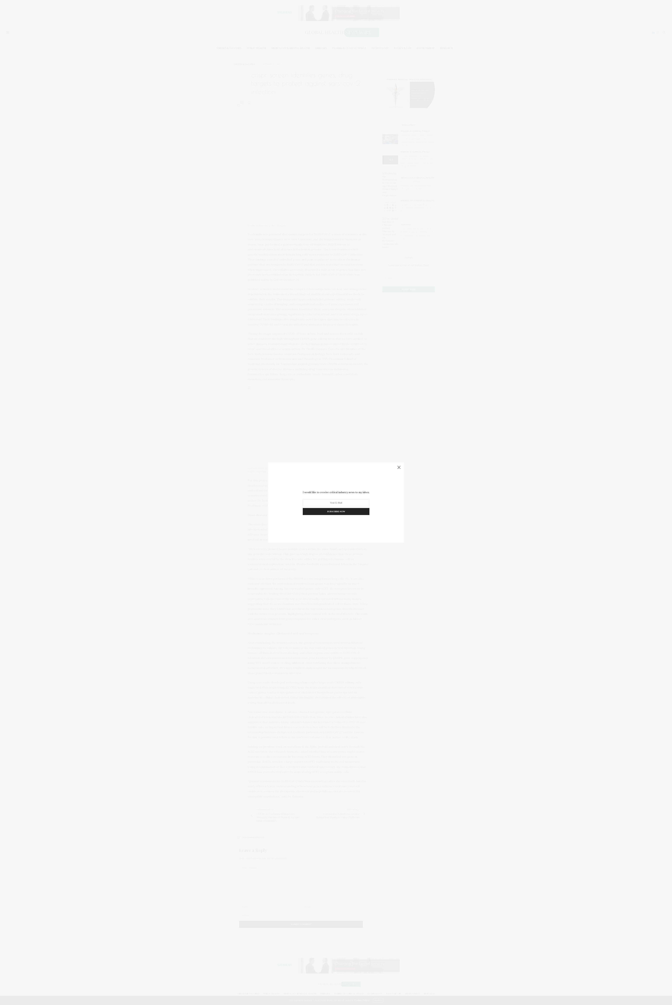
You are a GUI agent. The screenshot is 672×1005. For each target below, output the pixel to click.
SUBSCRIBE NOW (336, 511)
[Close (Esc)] (399, 467)
